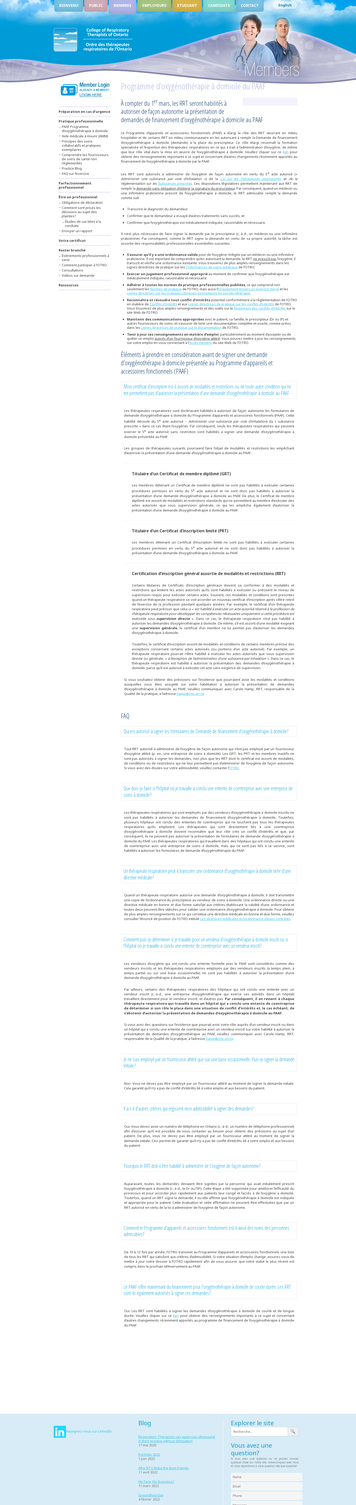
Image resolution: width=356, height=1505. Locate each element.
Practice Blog (72, 168)
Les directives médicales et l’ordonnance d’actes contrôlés (245, 918)
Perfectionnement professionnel (75, 185)
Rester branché (72, 250)
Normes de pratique (166, 289)
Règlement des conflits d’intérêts (260, 308)
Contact (250, 5)
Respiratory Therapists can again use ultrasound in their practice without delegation (176, 1438)
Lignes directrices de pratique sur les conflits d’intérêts (231, 304)
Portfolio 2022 (149, 1454)
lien (286, 152)
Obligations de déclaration (82, 202)
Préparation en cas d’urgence (84, 111)
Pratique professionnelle (81, 121)
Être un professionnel (78, 197)
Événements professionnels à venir (85, 257)
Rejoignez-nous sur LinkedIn (89, 1431)
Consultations (72, 270)
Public (96, 5)
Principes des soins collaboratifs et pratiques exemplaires (81, 145)
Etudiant (187, 5)
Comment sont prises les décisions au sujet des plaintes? (81, 211)
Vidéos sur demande (78, 275)
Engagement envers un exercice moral (248, 289)
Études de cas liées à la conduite (83, 223)
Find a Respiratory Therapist (85, 90)
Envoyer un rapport (77, 231)
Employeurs (154, 5)
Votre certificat (72, 240)
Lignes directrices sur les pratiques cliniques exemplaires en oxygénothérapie (188, 293)
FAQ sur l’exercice (75, 173)
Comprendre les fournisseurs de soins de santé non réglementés (85, 158)
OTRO (234, 768)
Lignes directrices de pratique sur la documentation (181, 327)
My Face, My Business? (156, 1481)
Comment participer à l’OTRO (84, 265)
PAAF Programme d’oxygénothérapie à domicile (85, 128)
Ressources (68, 285)
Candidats (219, 5)
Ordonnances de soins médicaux (212, 267)
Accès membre (200, 342)
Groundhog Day (151, 1495)
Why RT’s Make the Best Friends (163, 1468)
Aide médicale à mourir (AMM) (85, 136)
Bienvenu (68, 5)
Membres (122, 5)
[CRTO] (93, 50)
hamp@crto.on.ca (190, 693)
